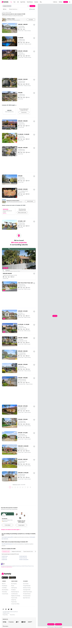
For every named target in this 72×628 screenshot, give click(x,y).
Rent (14, 1)
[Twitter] (9, 609)
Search (33, 6)
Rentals (12, 585)
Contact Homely (5, 593)
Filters (5, 9)
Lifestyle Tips (13, 599)
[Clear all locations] (28, 6)
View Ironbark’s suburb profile (7, 537)
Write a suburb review (22, 212)
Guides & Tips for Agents (27, 591)
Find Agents (13, 589)
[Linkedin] (11, 609)
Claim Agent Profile (26, 589)
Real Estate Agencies (15, 591)
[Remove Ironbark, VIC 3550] (10, 6)
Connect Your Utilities (15, 603)
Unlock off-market (30, 201)
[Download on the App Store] (5, 578)
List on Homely (25, 583)
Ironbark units (4, 557)
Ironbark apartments (23, 556)
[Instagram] (6, 609)
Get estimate (31, 19)
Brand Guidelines (5, 589)
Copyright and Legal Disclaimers (6, 566)
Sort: (13, 9)
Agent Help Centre (26, 597)
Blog (41, 1)
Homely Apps (4, 591)
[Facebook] (3, 609)
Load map (55, 315)
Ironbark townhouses (23, 557)
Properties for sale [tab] (6, 551)
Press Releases (4, 585)
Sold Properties (14, 587)
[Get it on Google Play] (12, 578)
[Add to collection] (34, 25)
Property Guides (14, 597)
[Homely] (9, 574)
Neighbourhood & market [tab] (16, 551)
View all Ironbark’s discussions (7, 543)
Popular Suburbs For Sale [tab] (28, 551)
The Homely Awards (26, 595)
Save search (33, 9)
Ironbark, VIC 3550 (8, 12)
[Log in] (70, 2)
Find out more (23, 112)
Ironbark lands (4, 559)
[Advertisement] (19, 68)
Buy (11, 1)
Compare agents (21, 525)
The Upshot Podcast (26, 593)
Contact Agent (7, 525)
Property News (14, 601)
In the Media (4, 587)
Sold (18, 1)
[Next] (30, 487)
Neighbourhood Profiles (15, 595)
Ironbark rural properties (23, 559)
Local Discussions (14, 593)
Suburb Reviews (30, 1)
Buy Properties (14, 583)
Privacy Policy (5, 614)
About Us (3, 583)
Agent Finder (22, 1)
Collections (55, 1)
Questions (36, 1)
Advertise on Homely (27, 587)
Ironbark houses (4, 556)
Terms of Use (12, 614)
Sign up (65, 1)
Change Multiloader (26, 585)
